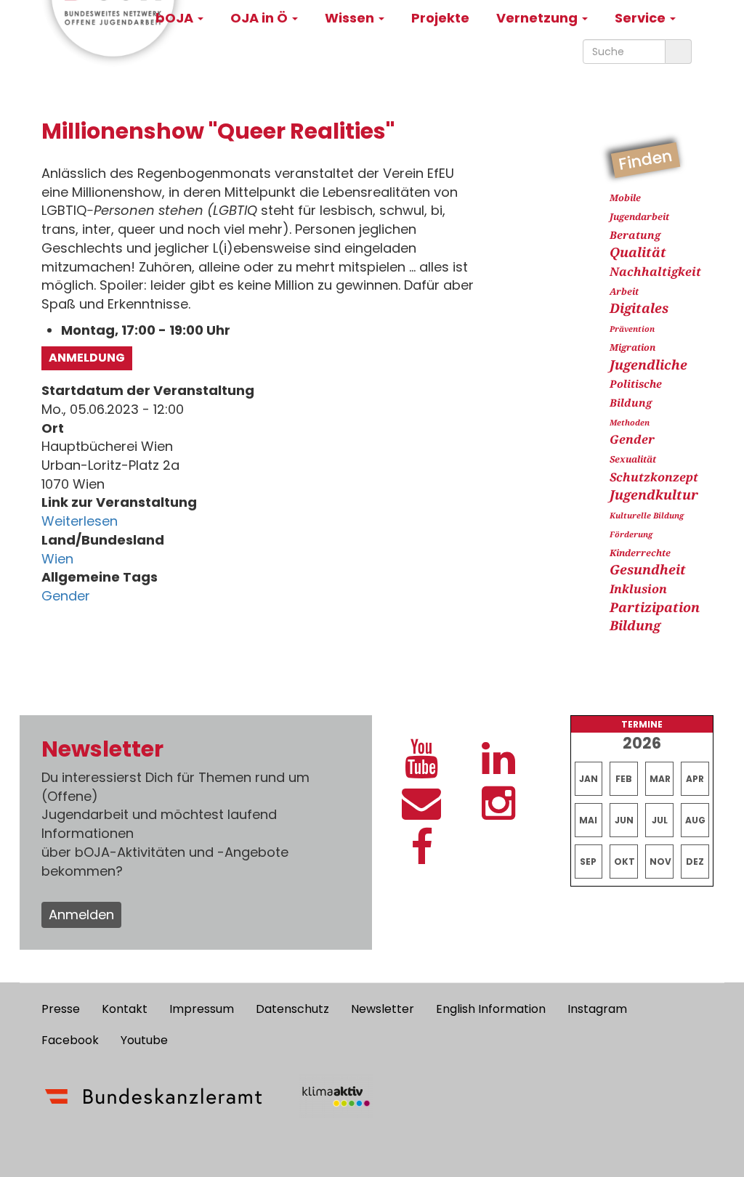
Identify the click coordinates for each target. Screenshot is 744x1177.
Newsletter (382, 1009)
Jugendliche (648, 364)
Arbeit (624, 291)
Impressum (201, 1009)
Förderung (631, 534)
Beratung (635, 235)
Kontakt (124, 1009)
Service (641, 18)
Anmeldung (87, 357)
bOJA (175, 18)
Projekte (440, 18)
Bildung (635, 625)
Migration (632, 347)
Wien (57, 559)
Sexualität (633, 459)
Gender (65, 596)
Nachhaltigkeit (655, 272)
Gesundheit (648, 569)
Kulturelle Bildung (647, 515)
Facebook (70, 1040)
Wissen (351, 18)
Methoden (630, 422)
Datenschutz (292, 1009)
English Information (491, 1009)
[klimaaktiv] (336, 1096)
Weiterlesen (79, 521)
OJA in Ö (260, 18)
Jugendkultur (654, 494)
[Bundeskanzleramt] (154, 1096)
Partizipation (655, 607)
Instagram (597, 1009)
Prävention (632, 328)
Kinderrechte (640, 553)
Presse (60, 1009)
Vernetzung (538, 18)
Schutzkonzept (654, 477)
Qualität (638, 252)
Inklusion (638, 589)
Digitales (639, 308)
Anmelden (81, 914)
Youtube (144, 1040)
